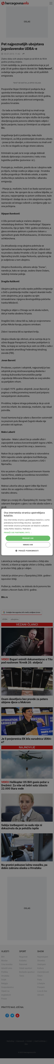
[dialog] (27, 532)
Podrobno (27, 528)
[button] (27, 532)
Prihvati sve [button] (28, 538)
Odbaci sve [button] (28, 544)
